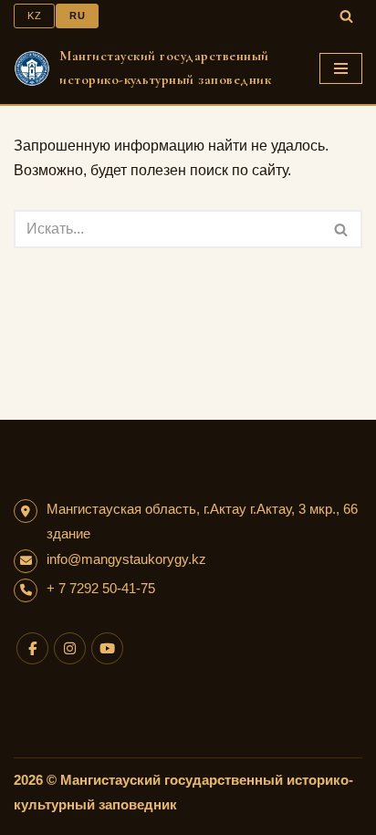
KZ (34, 15)
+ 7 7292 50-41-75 (101, 588)
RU (77, 15)
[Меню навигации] (340, 68)
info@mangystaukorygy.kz (126, 559)
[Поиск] (346, 16)
